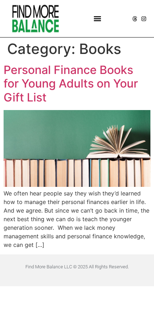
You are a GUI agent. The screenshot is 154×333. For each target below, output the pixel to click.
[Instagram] (143, 18)
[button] (98, 19)
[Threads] (135, 18)
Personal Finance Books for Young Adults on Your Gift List (71, 83)
